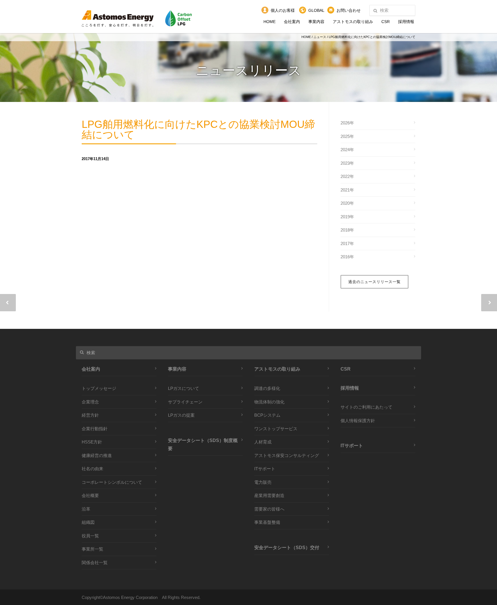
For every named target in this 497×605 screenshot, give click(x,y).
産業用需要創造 (269, 495)
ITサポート (264, 468)
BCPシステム (267, 415)
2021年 (347, 189)
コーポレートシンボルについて (112, 482)
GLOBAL (316, 10)
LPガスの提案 (181, 415)
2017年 (347, 243)
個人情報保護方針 (358, 420)
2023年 (347, 163)
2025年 (347, 136)
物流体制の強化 (269, 401)
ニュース (320, 37)
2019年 (347, 216)
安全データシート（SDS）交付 (286, 547)
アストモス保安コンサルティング (286, 455)
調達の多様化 (267, 388)
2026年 (347, 122)
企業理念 (90, 401)
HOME (269, 21)
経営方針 (90, 415)
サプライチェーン (185, 401)
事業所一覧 (92, 549)
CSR (385, 21)
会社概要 (90, 495)
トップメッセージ (99, 388)
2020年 (347, 203)
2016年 (347, 256)
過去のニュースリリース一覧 (374, 282)
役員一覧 (90, 535)
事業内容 (316, 21)
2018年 (347, 229)
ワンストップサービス (275, 428)
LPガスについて (183, 388)
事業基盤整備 (267, 522)
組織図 (88, 522)
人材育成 (263, 441)
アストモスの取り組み (353, 21)
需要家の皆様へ (269, 509)
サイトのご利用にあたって (366, 407)
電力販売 (263, 482)
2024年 (347, 149)
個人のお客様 (283, 10)
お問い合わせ (349, 10)
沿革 (86, 509)
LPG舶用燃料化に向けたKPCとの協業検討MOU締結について (198, 130)
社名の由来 (92, 468)
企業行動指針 (95, 428)
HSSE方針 (92, 441)
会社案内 (292, 21)
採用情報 (406, 21)
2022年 (347, 176)
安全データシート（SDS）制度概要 (203, 444)
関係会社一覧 (95, 562)
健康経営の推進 (97, 455)
